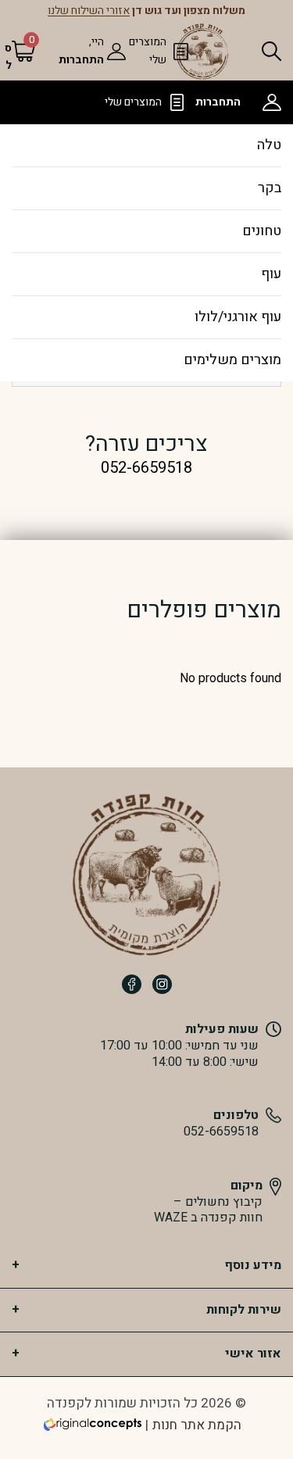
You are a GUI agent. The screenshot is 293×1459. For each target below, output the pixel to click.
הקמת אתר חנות (196, 1425)
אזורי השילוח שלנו (89, 11)
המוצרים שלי (133, 102)
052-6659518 (221, 1132)
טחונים (261, 230)
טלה (269, 145)
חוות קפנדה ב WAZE (208, 1218)
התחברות (81, 60)
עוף (271, 273)
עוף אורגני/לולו (238, 316)
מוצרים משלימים (232, 359)
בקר (269, 187)
